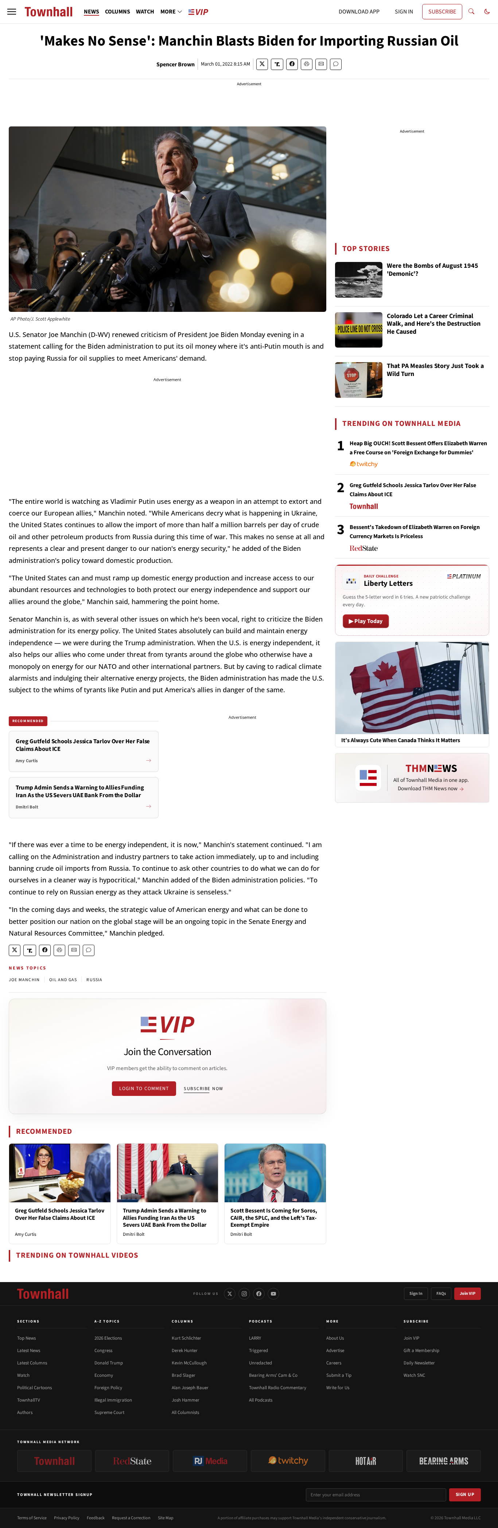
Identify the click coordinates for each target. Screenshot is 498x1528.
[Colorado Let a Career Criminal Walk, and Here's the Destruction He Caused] (358, 330)
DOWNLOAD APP (359, 12)
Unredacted (260, 1363)
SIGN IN (404, 12)
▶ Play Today (366, 621)
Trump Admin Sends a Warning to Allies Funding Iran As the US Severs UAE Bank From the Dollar (164, 1218)
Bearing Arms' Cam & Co (273, 1375)
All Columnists (185, 1412)
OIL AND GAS (63, 980)
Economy (103, 1375)
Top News (26, 1338)
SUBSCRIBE (442, 12)
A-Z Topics (107, 1321)
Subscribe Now (203, 1088)
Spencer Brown (175, 64)
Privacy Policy (66, 1518)
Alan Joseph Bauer (190, 1387)
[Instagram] (244, 1294)
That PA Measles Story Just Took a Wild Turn (435, 370)
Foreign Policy (108, 1387)
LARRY (255, 1338)
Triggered (258, 1350)
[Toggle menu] (11, 11)
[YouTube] (273, 1294)
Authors (24, 1412)
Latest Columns (32, 1363)
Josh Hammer (185, 1400)
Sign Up (465, 1494)
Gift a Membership (421, 1350)
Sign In (416, 1293)
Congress (103, 1350)
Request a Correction (131, 1518)
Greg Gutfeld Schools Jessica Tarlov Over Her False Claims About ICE (59, 1214)
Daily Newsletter (419, 1363)
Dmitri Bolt (133, 1234)
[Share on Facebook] (292, 64)
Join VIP (467, 1293)
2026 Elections (108, 1338)
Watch (23, 1375)
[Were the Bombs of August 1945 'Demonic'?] (358, 280)
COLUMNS (117, 12)
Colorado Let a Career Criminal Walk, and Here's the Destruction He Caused (434, 324)
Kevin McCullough (189, 1363)
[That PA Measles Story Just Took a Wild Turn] (358, 380)
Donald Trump (108, 1363)
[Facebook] (259, 1294)
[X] (230, 1294)
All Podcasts (260, 1400)
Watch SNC (414, 1375)
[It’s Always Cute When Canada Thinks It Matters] (412, 687)
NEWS (91, 12)
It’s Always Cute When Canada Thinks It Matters (400, 740)
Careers (333, 1363)
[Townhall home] (42, 1294)
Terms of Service (32, 1518)
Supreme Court (109, 1412)
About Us (335, 1338)
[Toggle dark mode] (487, 11)
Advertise (335, 1350)
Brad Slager (183, 1375)
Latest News (28, 1350)
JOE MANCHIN (24, 980)
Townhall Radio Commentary (277, 1387)
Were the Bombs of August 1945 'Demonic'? (432, 270)
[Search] (471, 11)
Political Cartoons (34, 1387)
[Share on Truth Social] (277, 64)
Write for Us (337, 1387)
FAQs (441, 1293)
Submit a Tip (338, 1375)
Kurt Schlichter (186, 1338)
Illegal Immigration (113, 1400)
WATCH (145, 12)
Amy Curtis (25, 1234)
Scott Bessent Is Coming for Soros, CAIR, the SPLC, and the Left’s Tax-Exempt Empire (273, 1218)
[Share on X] (262, 64)
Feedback (96, 1518)
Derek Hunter (185, 1350)
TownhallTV (28, 1400)
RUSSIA (94, 980)
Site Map (166, 1518)
